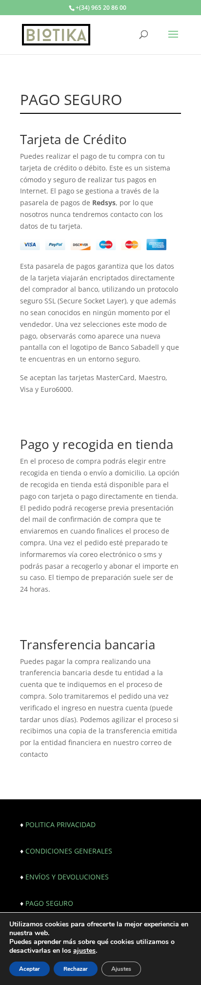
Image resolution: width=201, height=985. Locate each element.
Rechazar (75, 969)
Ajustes (121, 969)
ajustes (84, 950)
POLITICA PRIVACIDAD (60, 824)
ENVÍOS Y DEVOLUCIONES (67, 876)
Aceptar (29, 969)
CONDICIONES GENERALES (68, 851)
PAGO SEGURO (49, 903)
